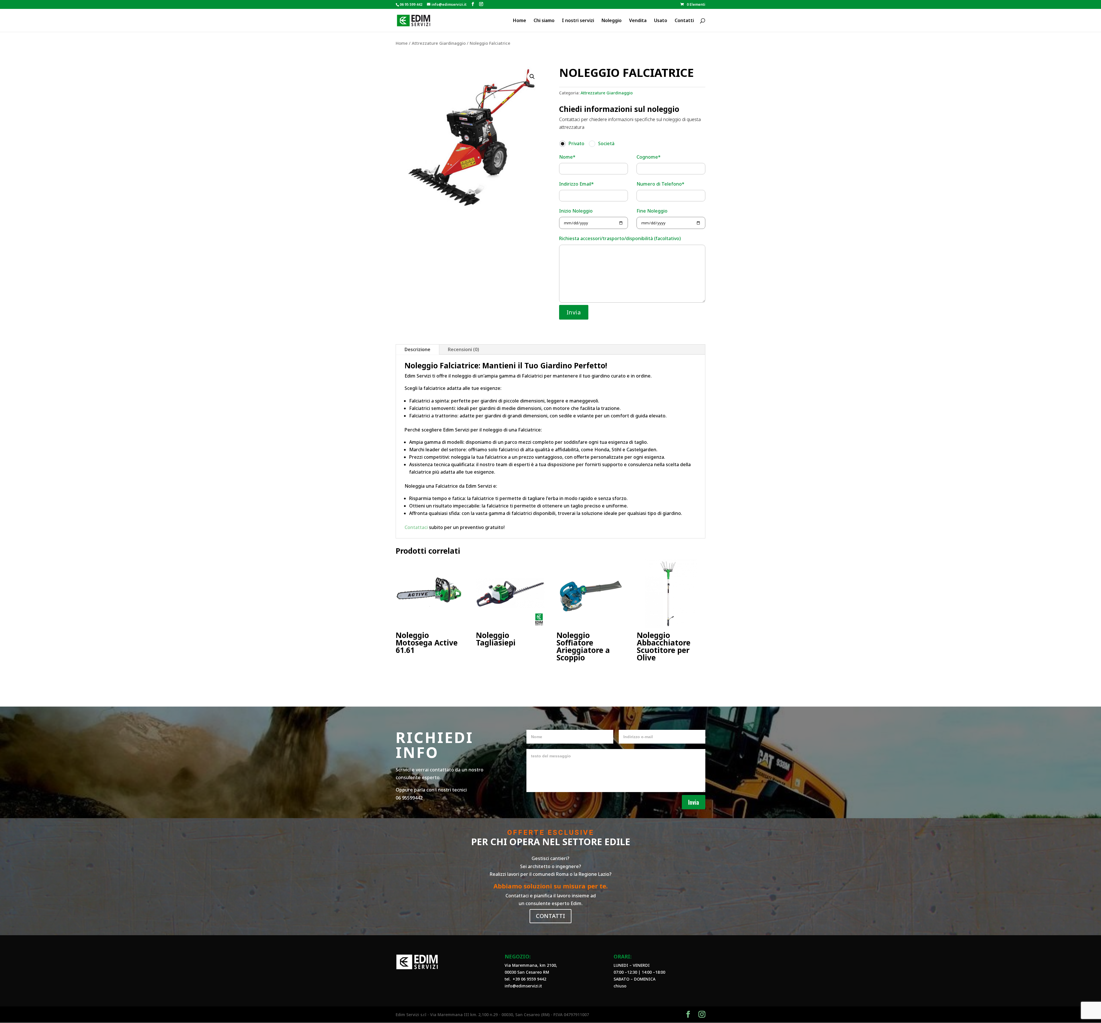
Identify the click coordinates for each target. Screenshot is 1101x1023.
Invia (693, 802)
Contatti (684, 21)
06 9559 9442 (533, 979)
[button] (532, 76)
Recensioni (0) (463, 349)
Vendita (638, 21)
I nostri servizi (578, 21)
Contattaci (416, 527)
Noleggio (612, 21)
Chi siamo (544, 21)
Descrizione (417, 349)
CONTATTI (550, 916)
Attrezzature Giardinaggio (439, 43)
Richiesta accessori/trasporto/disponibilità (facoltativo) (620, 238)
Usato (660, 21)
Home (519, 21)
